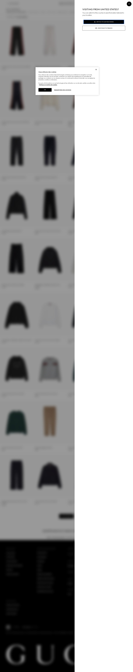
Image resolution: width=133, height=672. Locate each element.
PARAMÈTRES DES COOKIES (62, 90)
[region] (67, 81)
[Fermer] (96, 69)
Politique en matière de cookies (48, 84)
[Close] (129, 4)
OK (45, 89)
